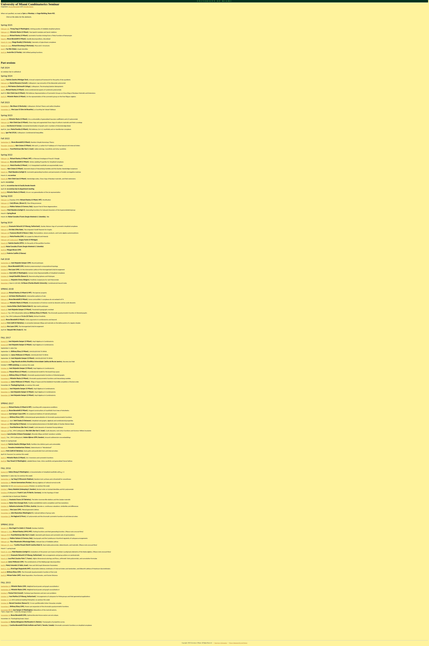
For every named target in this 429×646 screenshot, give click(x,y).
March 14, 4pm (6, 552)
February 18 (5, 233)
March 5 (3, 306)
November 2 (5, 606)
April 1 (3, 80)
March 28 (4, 179)
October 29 (4, 276)
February (5, 535)
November (6, 610)
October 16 (4, 368)
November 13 (6, 110)
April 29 (3, 97)
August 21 (4, 341)
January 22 (4, 226)
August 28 (4, 345)
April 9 (3, 320)
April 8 (3, 246)
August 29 (4, 472)
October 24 (4, 503)
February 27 (5, 427)
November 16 (5, 615)
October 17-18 (6, 600)
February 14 (5, 159)
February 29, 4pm (7, 545)
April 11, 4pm (5, 569)
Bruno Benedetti (14, 7)
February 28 (5, 165)
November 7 (5, 510)
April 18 (3, 572)
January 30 (4, 119)
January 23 (4, 407)
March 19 (4, 310)
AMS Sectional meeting (21, 486)
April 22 (3, 250)
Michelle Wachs (28, 7)
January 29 (4, 296)
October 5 (4, 593)
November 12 (5, 280)
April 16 (3, 323)
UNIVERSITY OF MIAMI (214, 1)
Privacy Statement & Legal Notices (238, 643)
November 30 (5, 622)
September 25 (5, 362)
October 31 (4, 506)
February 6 (4, 414)
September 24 (5, 263)
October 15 (4, 273)
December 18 (5, 395)
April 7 (3, 49)
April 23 (3, 326)
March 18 (4, 86)
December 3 (5, 283)
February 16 (5, 83)
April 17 (3, 126)
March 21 (4, 558)
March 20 (4, 444)
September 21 (5, 586)
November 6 (5, 378)
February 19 (5, 303)
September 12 (5, 479)
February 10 (5, 29)
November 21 (5, 516)
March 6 (3, 434)
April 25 (3, 192)
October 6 (4, 493)
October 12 (4, 596)
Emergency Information (220, 643)
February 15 (5, 538)
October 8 (4, 270)
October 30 (4, 375)
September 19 (6, 142)
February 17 (5, 32)
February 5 (4, 299)
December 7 (5, 625)
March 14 (4, 172)
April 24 (3, 461)
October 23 (4, 372)
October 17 (4, 500)
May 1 (3, 133)
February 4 (4, 230)
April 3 (3, 316)
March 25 (4, 243)
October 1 (4, 266)
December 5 (5, 149)
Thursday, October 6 (8, 146)
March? (5, 555)
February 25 (5, 236)
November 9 (5, 106)
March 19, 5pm (6, 46)
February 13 (5, 417)
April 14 (3, 52)
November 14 (5, 513)
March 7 (4, 169)
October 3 (4, 489)
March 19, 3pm (6, 42)
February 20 (5, 122)
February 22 (5, 542)
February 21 (5, 162)
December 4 (5, 389)
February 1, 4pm (6, 532)
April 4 (3, 565)
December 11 (5, 392)
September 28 (5, 590)
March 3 (3, 39)
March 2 (3, 210)
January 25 (4, 528)
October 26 (4, 603)
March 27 (4, 313)
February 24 (5, 36)
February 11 (5, 200)
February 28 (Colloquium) (9, 240)
